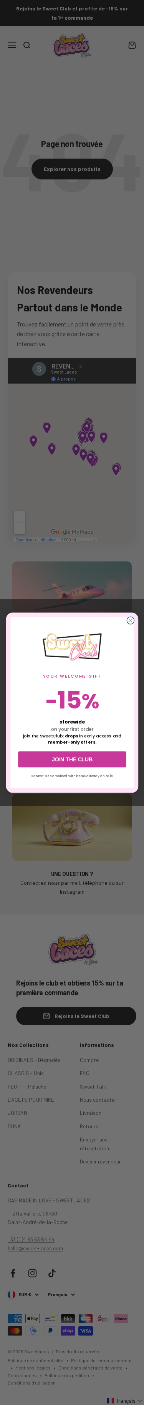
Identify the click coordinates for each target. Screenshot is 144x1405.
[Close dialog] (130, 620)
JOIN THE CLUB (72, 759)
